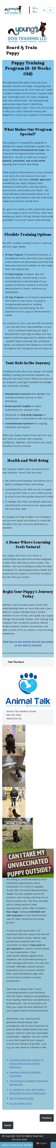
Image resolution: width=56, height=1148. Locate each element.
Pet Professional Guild (21, 1098)
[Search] (44, 10)
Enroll (7, 1125)
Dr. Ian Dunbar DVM (20, 1103)
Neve (5, 1145)
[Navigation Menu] (50, 10)
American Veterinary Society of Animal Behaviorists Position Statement (26, 1064)
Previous (47, 1118)
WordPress (30, 1145)
